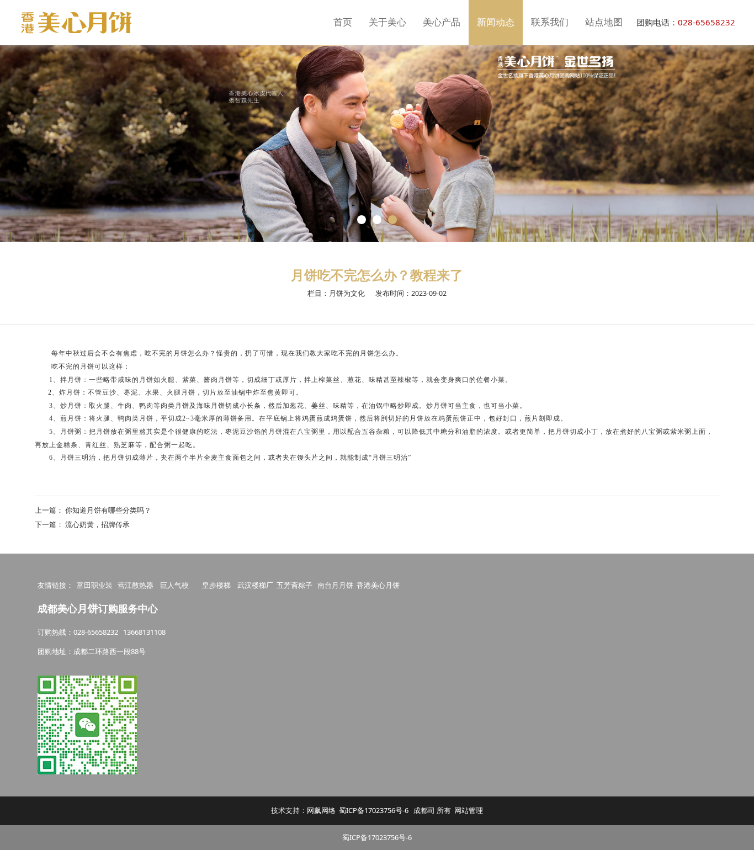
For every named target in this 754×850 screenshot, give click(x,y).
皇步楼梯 (216, 585)
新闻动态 (495, 22)
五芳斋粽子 (294, 585)
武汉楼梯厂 (255, 585)
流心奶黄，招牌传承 (97, 524)
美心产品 (441, 22)
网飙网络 (321, 810)
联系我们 (550, 22)
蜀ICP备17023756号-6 (373, 810)
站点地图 (604, 22)
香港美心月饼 (378, 585)
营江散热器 (135, 585)
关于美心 (387, 22)
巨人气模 (175, 585)
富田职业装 (95, 585)
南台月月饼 (335, 585)
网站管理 (468, 810)
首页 (342, 22)
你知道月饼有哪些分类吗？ (108, 510)
